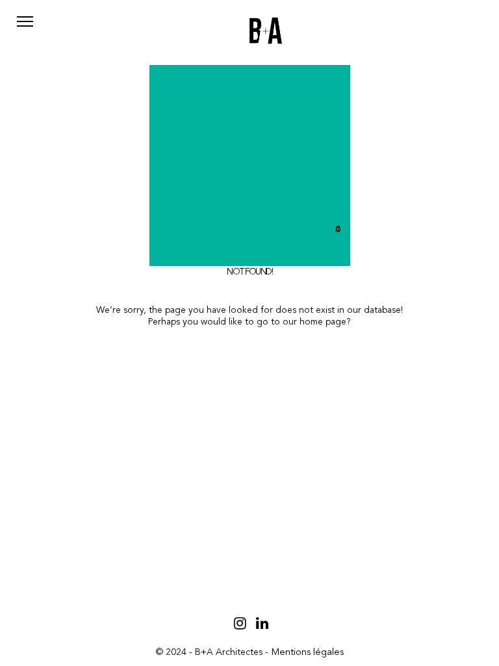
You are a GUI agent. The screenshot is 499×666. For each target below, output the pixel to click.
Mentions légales (307, 653)
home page (323, 321)
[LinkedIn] (262, 623)
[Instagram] (240, 623)
